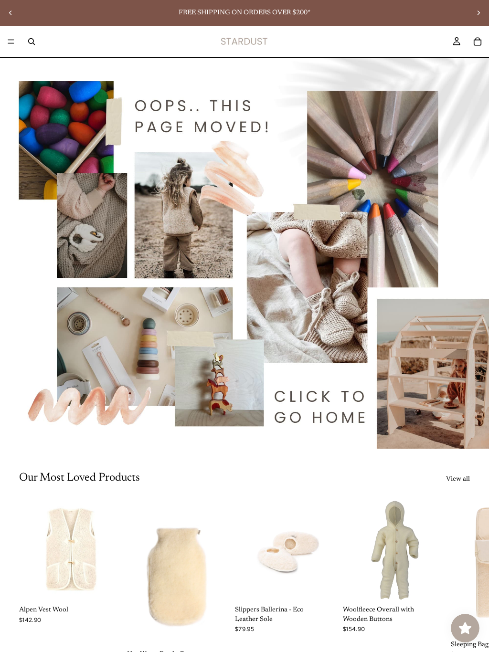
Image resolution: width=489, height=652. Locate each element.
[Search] (31, 41)
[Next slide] (478, 12)
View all (458, 479)
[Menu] (11, 42)
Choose (116, 586)
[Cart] (477, 41)
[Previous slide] (10, 12)
